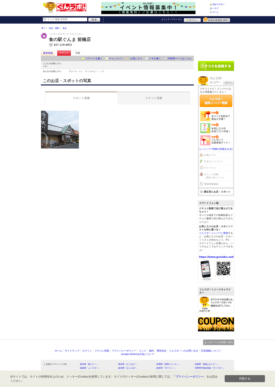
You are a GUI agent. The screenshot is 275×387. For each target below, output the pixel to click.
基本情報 (48, 53)
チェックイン (116, 58)
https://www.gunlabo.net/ (216, 256)
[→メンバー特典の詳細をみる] (216, 149)
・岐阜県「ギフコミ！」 (166, 368)
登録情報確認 (211, 184)
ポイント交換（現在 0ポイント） (214, 176)
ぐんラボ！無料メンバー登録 (216, 100)
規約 (151, 350)
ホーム (216, 12)
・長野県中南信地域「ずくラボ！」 (209, 368)
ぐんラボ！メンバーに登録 (213, 233)
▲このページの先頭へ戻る (218, 342)
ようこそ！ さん (171, 19)
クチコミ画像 (153, 98)
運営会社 (161, 350)
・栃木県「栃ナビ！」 (88, 364)
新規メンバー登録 (216, 19)
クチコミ (64, 53)
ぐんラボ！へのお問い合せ (183, 350)
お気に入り (136, 58)
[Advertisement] (216, 41)
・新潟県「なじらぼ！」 (127, 368)
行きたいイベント (213, 161)
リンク (142, 350)
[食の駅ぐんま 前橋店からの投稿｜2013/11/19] (60, 130)
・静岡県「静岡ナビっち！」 (168, 364)
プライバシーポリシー (124, 350)
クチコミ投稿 (102, 350)
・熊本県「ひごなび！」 (127, 364)
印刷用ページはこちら (180, 58)
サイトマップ (72, 350)
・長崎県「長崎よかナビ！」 (206, 364)
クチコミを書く (94, 58)
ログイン (192, 19)
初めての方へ (219, 4)
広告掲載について (210, 350)
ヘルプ (216, 8)
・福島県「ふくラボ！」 (89, 368)
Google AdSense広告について (137, 354)
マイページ (210, 167)
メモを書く (155, 58)
